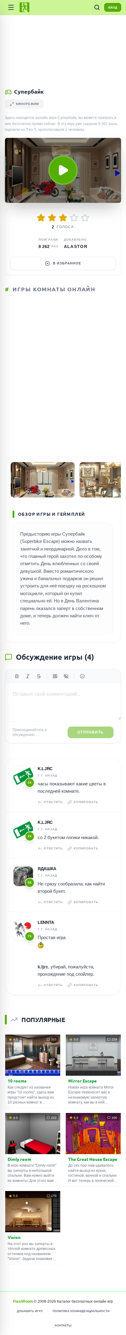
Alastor (76, 246)
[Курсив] (28, 676)
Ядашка (47, 868)
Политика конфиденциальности (81, 1311)
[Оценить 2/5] (52, 218)
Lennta (46, 922)
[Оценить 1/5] (41, 218)
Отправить (90, 732)
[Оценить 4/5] (74, 218)
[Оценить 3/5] (63, 218)
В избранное (67, 263)
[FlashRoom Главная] (24, 7)
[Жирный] (17, 676)
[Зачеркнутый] (39, 676)
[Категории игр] (11, 7)
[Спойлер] (66, 676)
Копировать (86, 802)
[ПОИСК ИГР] (96, 7)
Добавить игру (30, 1311)
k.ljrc (45, 768)
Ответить (53, 802)
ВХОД (112, 7)
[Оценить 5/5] (85, 218)
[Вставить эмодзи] (82, 676)
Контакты (63, 1325)
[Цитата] (55, 676)
